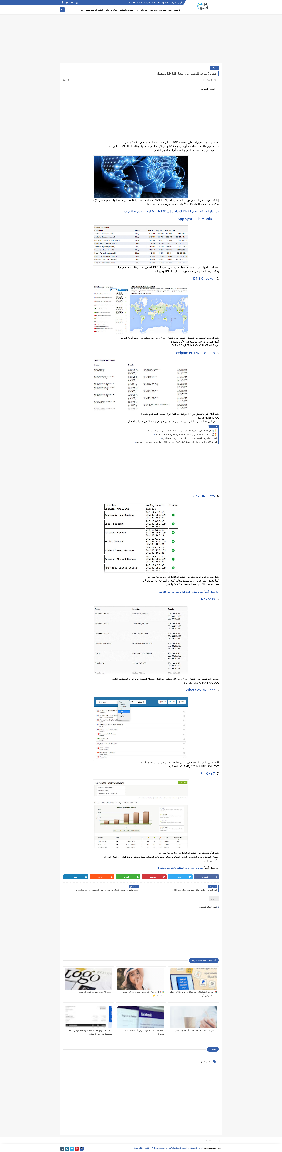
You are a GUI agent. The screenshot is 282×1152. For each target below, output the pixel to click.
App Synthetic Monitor (196, 218)
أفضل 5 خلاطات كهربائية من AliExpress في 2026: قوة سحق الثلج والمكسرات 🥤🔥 (180, 430)
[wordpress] (67, 1149)
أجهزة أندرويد (142, 9)
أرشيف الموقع (176, 3)
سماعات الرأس (111, 9)
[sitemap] (82, 1149)
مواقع (214, 67)
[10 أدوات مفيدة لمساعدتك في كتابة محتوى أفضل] (193, 1017)
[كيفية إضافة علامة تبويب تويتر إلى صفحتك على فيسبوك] (141, 1017)
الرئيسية (177, 9)
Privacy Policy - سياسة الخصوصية (156, 3)
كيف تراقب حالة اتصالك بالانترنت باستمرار (180, 867)
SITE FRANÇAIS (135, 3)
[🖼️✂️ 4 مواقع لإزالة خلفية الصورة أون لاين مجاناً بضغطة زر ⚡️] (141, 979)
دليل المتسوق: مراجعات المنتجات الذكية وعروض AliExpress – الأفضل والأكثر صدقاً (168, 1148)
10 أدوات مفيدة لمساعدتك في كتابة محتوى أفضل (196, 1030)
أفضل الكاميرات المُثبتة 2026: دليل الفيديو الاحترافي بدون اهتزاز (189, 438)
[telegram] (72, 1149)
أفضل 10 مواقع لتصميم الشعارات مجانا (95, 992)
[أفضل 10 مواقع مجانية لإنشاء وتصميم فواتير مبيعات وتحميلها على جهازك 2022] (88, 1017)
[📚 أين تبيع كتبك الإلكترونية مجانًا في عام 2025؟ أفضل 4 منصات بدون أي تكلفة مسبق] (193, 979)
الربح (82, 9)
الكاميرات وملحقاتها (94, 9)
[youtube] (72, 3)
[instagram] (77, 3)
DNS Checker (204, 278)
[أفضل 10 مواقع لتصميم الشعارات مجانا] (88, 979)
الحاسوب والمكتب (127, 9)
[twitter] (67, 3)
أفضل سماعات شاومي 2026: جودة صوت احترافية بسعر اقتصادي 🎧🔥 (186, 434)
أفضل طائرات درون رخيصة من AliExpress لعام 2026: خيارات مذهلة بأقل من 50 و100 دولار (176, 442)
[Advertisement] (141, 39)
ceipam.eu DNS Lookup (195, 352)
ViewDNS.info (204, 495)
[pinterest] (77, 1149)
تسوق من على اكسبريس (161, 9)
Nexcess (208, 598)
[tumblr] (62, 1149)
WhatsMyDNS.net (200, 689)
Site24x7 (208, 773)
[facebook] (62, 3)
